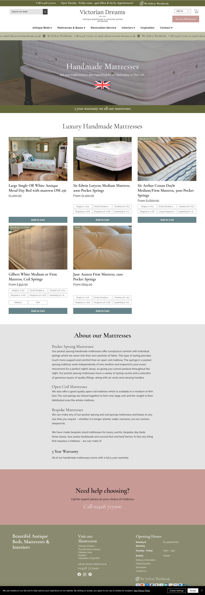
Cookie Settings (177, 590)
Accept (193, 590)
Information (149, 560)
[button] (182, 11)
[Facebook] (79, 574)
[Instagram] (84, 574)
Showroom (141, 567)
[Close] (201, 590)
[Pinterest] (90, 574)
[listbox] (182, 11)
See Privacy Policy (142, 590)
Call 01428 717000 (46, 3)
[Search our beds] (45, 12)
